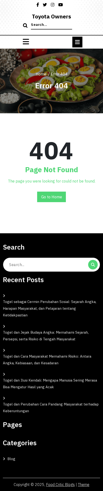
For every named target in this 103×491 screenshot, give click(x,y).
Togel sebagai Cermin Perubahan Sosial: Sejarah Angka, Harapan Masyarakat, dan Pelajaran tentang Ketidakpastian (49, 308)
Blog (11, 459)
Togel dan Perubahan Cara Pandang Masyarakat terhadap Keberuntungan (51, 407)
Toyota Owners (51, 16)
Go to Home (51, 196)
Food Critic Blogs (60, 484)
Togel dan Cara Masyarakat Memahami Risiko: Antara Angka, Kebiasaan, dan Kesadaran (47, 359)
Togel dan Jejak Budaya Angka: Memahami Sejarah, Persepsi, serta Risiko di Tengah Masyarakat (46, 335)
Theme (83, 484)
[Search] (26, 25)
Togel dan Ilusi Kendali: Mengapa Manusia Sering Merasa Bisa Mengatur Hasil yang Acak (50, 383)
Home (41, 74)
